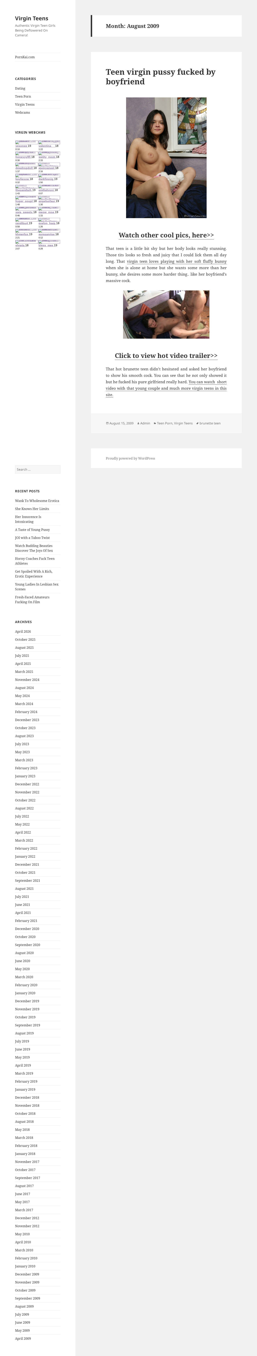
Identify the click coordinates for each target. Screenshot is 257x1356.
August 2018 (24, 1121)
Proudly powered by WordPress (130, 458)
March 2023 (24, 760)
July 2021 (22, 896)
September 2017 (27, 1178)
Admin (145, 423)
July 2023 (22, 744)
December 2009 (27, 1274)
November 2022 (27, 792)
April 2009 (23, 1338)
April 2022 (23, 832)
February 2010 (26, 1258)
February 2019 (26, 1081)
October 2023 (25, 728)
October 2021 (25, 872)
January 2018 (25, 1154)
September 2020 (27, 945)
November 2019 (27, 1009)
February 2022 (26, 848)
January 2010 (25, 1266)
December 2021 (27, 864)
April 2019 (23, 1065)
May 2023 (22, 752)
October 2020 (25, 937)
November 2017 (27, 1162)
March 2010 (24, 1250)
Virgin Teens (31, 18)
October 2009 (25, 1290)
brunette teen (210, 423)
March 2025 (24, 671)
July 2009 (22, 1314)
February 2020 (26, 985)
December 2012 (27, 1218)
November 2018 (27, 1105)
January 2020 (25, 993)
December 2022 (27, 784)
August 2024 (24, 688)
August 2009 (24, 1306)
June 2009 (22, 1322)
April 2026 (23, 631)
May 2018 (22, 1129)
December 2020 (27, 929)
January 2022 (25, 856)
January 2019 (25, 1089)
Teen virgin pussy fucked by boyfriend (161, 76)
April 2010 (23, 1242)
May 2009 (22, 1330)
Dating (20, 88)
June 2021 (22, 904)
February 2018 (26, 1145)
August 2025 (24, 647)
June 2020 (22, 961)
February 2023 (26, 768)
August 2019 (24, 1033)
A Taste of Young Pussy (32, 529)
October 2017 (25, 1170)
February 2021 (26, 921)
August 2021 (24, 888)
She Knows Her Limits (32, 509)
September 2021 (27, 880)
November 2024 (27, 679)
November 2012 (27, 1226)
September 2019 (27, 1025)
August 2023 (24, 736)
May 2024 (22, 696)
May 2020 (22, 969)
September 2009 (27, 1298)
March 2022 (24, 840)
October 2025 (25, 639)
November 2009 (27, 1282)
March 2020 (24, 977)
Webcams (22, 112)
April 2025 (23, 663)
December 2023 (27, 720)
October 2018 (25, 1113)
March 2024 (24, 704)
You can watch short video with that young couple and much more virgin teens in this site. (166, 388)
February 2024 (26, 712)
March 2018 (24, 1137)
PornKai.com (25, 57)
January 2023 (25, 776)
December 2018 (27, 1097)
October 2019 (25, 1017)
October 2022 (25, 800)
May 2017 (22, 1202)
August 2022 (24, 808)
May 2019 (22, 1057)
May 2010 (22, 1234)
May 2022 (22, 824)
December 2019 (27, 1001)
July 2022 (22, 816)
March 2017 (24, 1210)
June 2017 (22, 1194)
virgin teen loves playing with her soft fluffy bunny (177, 261)
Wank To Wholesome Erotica (37, 501)
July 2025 (22, 655)
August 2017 (24, 1186)
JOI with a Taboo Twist (32, 537)
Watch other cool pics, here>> (166, 235)
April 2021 (23, 912)
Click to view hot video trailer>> (166, 355)
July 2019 (22, 1041)
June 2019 (22, 1049)
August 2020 (24, 953)
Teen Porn (23, 96)
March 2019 (24, 1073)
